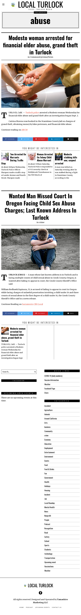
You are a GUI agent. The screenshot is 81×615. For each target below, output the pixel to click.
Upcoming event (50, 562)
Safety (46, 536)
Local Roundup (49, 503)
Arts (45, 422)
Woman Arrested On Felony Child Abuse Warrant (45, 157)
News (50, 57)
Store (46, 392)
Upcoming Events (42, 607)
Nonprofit (47, 515)
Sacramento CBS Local (32, 304)
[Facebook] (40, 593)
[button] (34, 372)
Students (47, 549)
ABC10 (25, 130)
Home (21, 607)
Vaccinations (48, 566)
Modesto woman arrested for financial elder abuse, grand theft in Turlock (40, 45)
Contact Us (56, 607)
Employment (48, 448)
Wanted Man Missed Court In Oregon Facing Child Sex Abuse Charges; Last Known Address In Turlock (40, 206)
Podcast (47, 524)
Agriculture (48, 410)
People (46, 520)
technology (48, 553)
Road (46, 532)
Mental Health (49, 507)
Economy (47, 439)
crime (44, 57)
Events (46, 460)
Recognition (48, 528)
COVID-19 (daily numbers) (53, 375)
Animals (47, 414)
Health (46, 482)
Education (47, 443)
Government (48, 477)
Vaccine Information (51, 380)
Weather (47, 384)
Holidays (47, 486)
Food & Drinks (49, 469)
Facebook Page (49, 388)
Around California (50, 418)
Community (35, 57)
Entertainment (49, 452)
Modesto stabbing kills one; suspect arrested (66, 159)
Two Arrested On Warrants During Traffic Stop (13, 159)
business (47, 427)
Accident (47, 405)
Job (45, 498)
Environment (48, 456)
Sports (46, 545)
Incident (47, 494)
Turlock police (32, 112)
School (46, 541)
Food (46, 465)
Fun (45, 473)
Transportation (49, 558)
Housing (47, 490)
